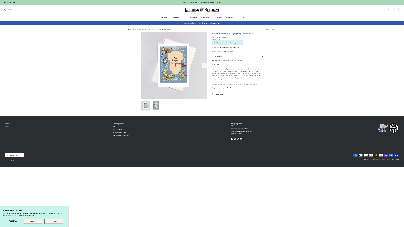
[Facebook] (5, 2)
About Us (8, 124)
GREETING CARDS (178, 18)
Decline (54, 221)
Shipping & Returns (119, 124)
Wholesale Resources (119, 132)
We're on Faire (117, 129)
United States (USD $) (13, 155)
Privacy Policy (365, 159)
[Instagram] (8, 2)
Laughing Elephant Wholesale (16, 160)
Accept (33, 221)
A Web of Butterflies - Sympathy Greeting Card (159, 29)
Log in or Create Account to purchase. (222, 51)
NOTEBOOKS (230, 18)
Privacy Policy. (29, 215)
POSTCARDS (205, 18)
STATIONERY (193, 18)
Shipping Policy (386, 159)
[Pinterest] (14, 2)
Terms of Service (375, 159)
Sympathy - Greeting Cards (139, 29)
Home (129, 29)
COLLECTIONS (163, 18)
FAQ (114, 126)
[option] (174, 65)
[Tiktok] (11, 2)
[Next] (204, 65)
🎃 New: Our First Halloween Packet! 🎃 (202, 2)
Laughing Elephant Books (121, 135)
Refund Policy (395, 159)
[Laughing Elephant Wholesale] (202, 9)
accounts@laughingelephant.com (241, 132)
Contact (7, 126)
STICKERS (242, 18)
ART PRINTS (218, 18)
